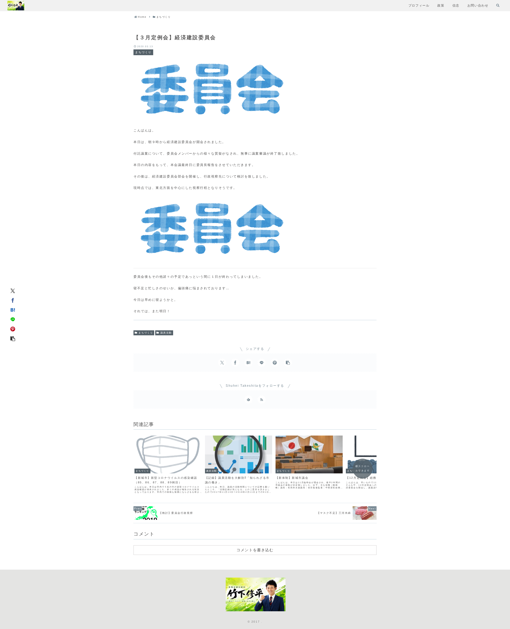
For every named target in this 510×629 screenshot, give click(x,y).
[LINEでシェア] (13, 319)
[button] (13, 338)
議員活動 (166, 332)
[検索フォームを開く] (497, 5)
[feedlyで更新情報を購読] (248, 399)
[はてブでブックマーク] (13, 310)
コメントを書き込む (254, 550)
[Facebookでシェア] (13, 300)
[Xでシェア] (13, 291)
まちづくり (145, 332)
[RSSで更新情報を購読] (262, 399)
